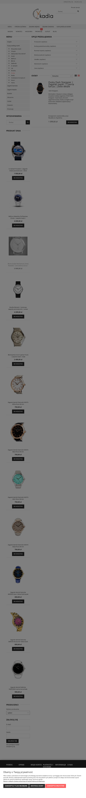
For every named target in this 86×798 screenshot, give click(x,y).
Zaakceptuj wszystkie (55, 786)
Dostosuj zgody (37, 786)
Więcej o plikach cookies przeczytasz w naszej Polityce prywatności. (24, 781)
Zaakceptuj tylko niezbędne (16, 786)
